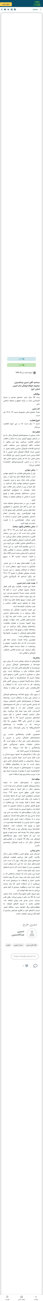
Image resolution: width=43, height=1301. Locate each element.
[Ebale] (15, 9)
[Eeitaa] (11, 9)
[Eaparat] (8, 9)
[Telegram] (5, 9)
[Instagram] (1, 9)
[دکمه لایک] (26, 965)
